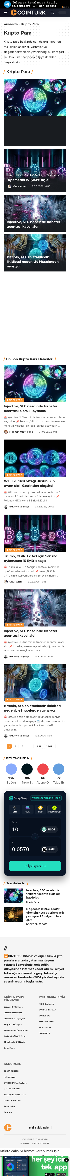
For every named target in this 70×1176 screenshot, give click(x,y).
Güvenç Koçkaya (19, 506)
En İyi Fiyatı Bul (35, 866)
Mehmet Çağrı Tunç (25, 140)
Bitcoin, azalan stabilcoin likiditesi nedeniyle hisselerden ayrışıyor (33, 261)
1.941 (38, 746)
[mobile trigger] (7, 12)
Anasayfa (11, 24)
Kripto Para (17, 116)
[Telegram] (58, 774)
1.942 (49, 746)
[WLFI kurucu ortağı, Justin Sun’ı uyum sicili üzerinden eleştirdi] (35, 458)
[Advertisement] (35, 311)
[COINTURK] (28, 12)
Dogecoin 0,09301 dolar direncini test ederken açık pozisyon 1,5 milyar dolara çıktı (45, 914)
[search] (52, 12)
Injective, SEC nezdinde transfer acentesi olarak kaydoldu (34, 128)
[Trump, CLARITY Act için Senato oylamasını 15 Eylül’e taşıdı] (35, 533)
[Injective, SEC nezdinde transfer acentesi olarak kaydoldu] (35, 97)
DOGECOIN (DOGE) (36, 924)
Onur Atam (19, 186)
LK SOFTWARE (42, 1143)
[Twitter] (27, 774)
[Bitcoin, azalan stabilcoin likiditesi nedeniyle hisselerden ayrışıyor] (35, 682)
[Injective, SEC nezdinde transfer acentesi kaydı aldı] (35, 213)
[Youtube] (43, 774)
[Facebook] (11, 774)
